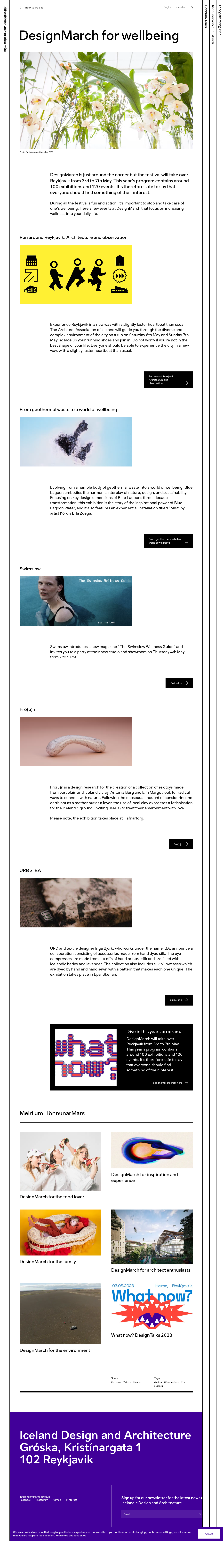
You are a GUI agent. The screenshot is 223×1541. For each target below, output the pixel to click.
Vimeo (57, 1499)
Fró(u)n (178, 844)
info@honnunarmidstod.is (35, 1496)
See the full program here (167, 1082)
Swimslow (176, 683)
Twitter (127, 1382)
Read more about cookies (71, 1535)
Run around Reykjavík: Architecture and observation (162, 380)
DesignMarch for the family (48, 1261)
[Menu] (4, 769)
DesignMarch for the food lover (52, 1196)
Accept (209, 1533)
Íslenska (180, 7)
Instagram (42, 1499)
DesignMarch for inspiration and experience (144, 1177)
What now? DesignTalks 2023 (141, 1335)
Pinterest (138, 1382)
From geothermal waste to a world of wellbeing (165, 541)
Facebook (116, 1382)
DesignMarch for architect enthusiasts (150, 1270)
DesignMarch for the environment (55, 1350)
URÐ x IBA (176, 1000)
